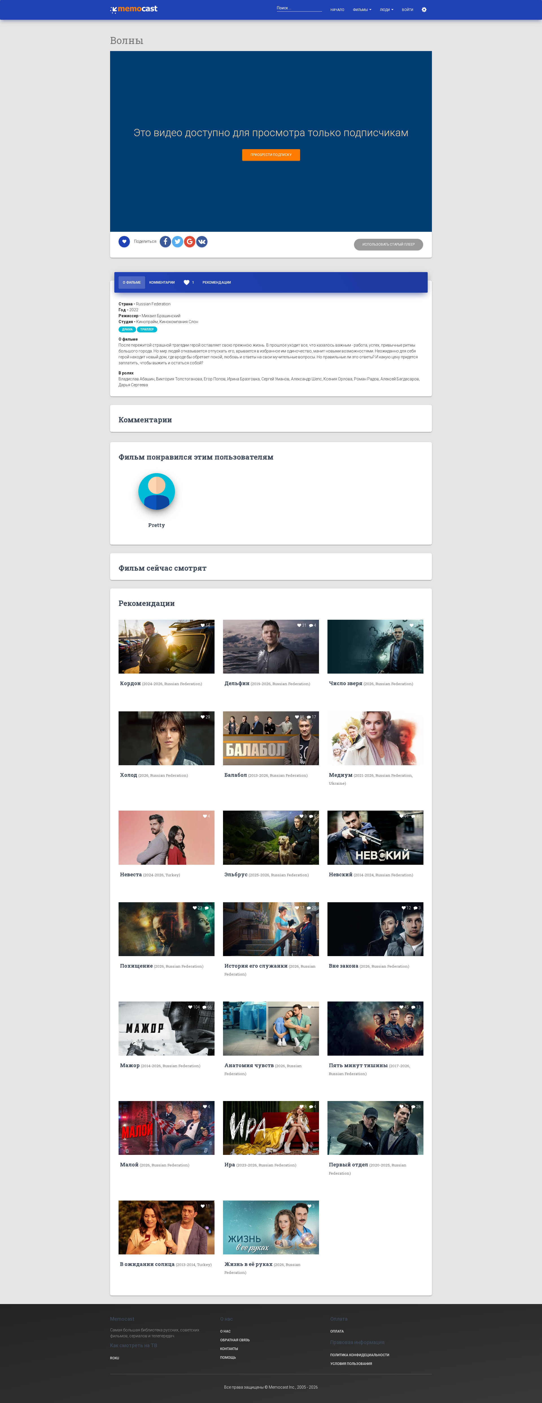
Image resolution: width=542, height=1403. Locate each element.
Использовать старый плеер (388, 244)
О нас (225, 1331)
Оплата (337, 1331)
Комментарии (162, 282)
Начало (337, 10)
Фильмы (361, 10)
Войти (407, 10)
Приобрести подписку (271, 155)
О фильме (132, 282)
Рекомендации (217, 282)
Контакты (229, 1349)
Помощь (228, 1358)
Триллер (147, 329)
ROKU (114, 1358)
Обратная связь (235, 1340)
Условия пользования (351, 1364)
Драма (127, 329)
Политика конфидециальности (359, 1355)
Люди (385, 10)
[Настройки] (425, 10)
